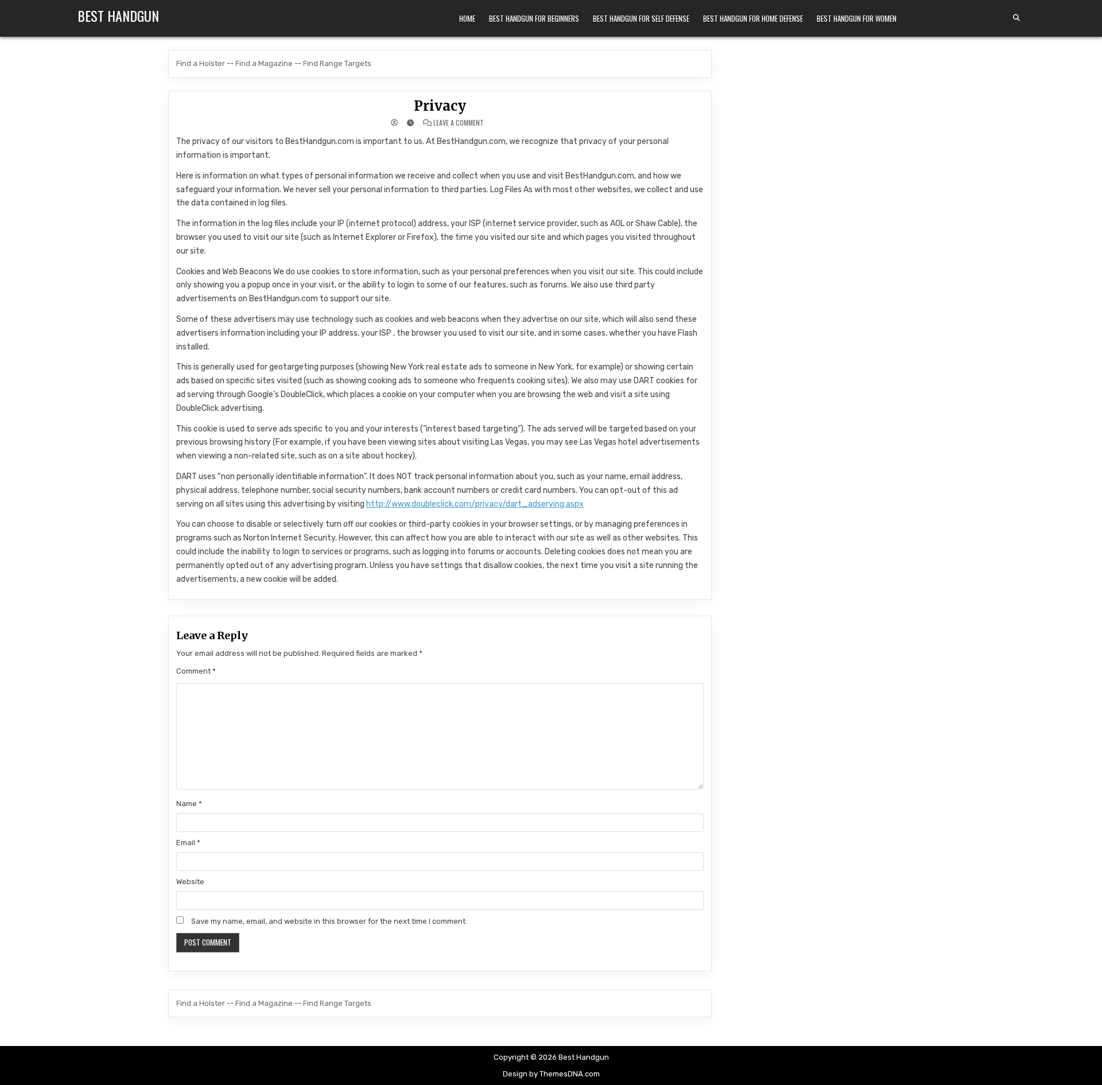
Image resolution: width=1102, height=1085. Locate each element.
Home (467, 18)
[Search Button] (1016, 17)
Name (189, 803)
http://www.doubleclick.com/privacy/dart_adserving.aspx (475, 504)
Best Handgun (118, 15)
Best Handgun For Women (857, 18)
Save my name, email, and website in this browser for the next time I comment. (329, 921)
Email (188, 842)
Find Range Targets (337, 63)
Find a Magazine (264, 63)
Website (190, 881)
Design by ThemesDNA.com (551, 1074)
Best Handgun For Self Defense (641, 18)
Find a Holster (200, 63)
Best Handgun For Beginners (534, 18)
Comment (196, 671)
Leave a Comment (458, 122)
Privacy (440, 106)
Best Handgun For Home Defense (753, 18)
